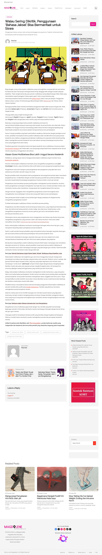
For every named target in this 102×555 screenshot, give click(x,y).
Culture (49, 8)
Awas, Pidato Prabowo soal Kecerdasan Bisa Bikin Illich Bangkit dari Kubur (88, 50)
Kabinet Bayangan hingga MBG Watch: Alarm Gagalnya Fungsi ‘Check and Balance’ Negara (87, 167)
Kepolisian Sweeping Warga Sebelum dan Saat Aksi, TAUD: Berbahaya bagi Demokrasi (87, 41)
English (85, 8)
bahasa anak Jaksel (17, 332)
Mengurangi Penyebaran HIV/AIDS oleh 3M (16, 497)
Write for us (71, 552)
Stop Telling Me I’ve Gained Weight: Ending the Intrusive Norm (81, 498)
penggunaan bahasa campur (51, 332)
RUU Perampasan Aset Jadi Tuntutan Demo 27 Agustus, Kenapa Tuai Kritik (88, 88)
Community (77, 8)
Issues (27, 8)
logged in (10, 395)
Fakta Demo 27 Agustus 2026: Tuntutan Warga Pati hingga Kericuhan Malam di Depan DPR (88, 107)
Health (7, 507)
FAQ (96, 552)
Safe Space (35, 8)
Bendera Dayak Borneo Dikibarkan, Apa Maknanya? (87, 222)
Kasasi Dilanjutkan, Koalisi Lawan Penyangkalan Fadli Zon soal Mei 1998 (88, 97)
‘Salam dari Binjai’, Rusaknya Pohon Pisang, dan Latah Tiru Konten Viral (24, 374)
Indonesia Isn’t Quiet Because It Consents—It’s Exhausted (87, 145)
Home (21, 8)
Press (90, 552)
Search (73, 19)
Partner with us (82, 552)
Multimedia (68, 8)
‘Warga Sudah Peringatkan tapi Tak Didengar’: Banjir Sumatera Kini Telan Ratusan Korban (82, 353)
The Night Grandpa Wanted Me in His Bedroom (82, 365)
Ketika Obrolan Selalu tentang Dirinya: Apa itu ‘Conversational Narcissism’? (87, 204)
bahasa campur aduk (33, 332)
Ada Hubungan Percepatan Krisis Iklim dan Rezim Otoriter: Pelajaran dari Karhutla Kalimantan (88, 79)
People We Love (58, 8)
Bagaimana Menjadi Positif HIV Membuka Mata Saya (50, 497)
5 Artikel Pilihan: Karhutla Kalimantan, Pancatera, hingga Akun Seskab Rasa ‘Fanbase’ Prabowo (87, 68)
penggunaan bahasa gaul (14, 336)
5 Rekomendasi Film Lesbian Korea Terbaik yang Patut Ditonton (82, 346)
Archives (73, 439)
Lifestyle (42, 8)
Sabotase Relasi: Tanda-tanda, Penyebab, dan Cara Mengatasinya (47, 374)
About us (62, 552)
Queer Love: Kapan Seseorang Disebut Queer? (83, 371)
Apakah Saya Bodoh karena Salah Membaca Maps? (87, 194)
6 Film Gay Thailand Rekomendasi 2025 (83, 359)
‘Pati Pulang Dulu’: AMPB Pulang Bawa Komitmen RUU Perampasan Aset (87, 116)
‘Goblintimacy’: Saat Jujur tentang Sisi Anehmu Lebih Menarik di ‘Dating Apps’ (88, 213)
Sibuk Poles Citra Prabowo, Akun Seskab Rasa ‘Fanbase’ (88, 176)
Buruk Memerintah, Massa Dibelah (87, 58)
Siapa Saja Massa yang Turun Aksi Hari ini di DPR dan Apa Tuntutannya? (87, 125)
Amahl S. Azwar (43, 493)
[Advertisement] (83, 421)
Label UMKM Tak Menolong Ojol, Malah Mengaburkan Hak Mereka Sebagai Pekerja (87, 135)
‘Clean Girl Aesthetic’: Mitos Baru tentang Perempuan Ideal (88, 185)
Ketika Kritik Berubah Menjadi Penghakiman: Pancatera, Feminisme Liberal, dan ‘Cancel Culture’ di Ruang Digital (87, 155)
